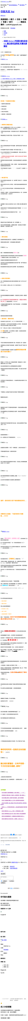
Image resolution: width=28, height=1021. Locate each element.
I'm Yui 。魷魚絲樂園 (5, 844)
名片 (5, 34)
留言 (16, 862)
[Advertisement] (7, 922)
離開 (9, 1018)
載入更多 (3, 873)
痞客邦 (13, 862)
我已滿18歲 (3, 1018)
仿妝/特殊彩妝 (13, 868)
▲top (2, 871)
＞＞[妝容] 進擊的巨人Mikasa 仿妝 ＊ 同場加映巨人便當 (12, 78)
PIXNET (7, 998)
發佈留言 (3, 882)
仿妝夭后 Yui (7, 11)
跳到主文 (3, 15)
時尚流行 (12, 866)
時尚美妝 (12, 28)
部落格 (5, 33)
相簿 (5, 31)
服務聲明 (16, 1000)
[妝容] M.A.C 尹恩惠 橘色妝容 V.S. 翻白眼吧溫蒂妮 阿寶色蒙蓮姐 (15, 43)
